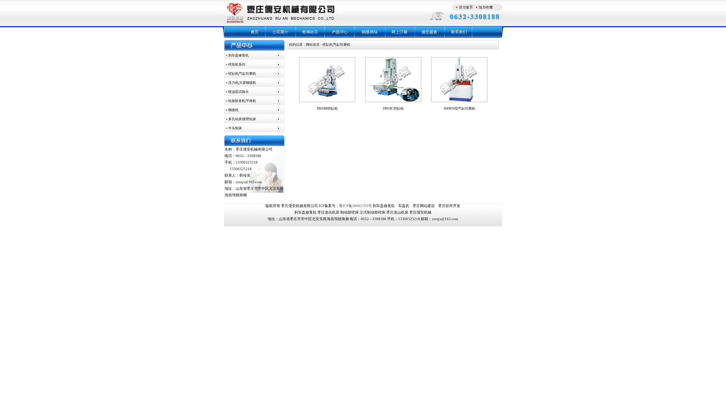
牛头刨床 (234, 128)
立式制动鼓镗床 (372, 212)
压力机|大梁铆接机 (241, 83)
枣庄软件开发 (449, 206)
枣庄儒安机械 (420, 212)
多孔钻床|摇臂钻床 (241, 119)
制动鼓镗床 (349, 212)
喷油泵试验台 (238, 92)
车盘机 (403, 206)
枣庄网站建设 (424, 206)
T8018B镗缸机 (327, 108)
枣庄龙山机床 (397, 212)
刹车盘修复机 (238, 55)
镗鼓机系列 (236, 64)
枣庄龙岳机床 (328, 212)
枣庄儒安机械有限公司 (299, 206)
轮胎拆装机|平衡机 (241, 101)
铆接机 (233, 110)
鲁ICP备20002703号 (355, 206)
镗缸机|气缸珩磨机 (241, 74)
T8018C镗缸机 (393, 108)
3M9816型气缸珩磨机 (459, 108)
